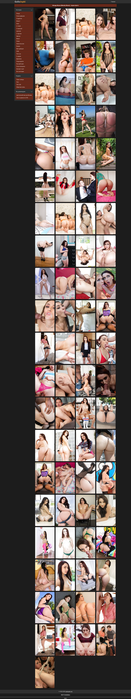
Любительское (20, 43)
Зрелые (18, 36)
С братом (18, 33)
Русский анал (20, 64)
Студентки (19, 18)
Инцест (18, 21)
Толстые (18, 53)
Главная (113, 1)
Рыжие (18, 46)
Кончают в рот (20, 69)
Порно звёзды (20, 79)
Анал (17, 23)
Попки (18, 41)
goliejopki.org (69, 691)
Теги (17, 82)
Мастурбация (20, 48)
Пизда (18, 13)
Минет (18, 38)
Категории (18, 10)
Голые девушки (20, 16)
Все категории (20, 71)
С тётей (18, 26)
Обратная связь (20, 87)
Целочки (18, 31)
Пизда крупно (20, 61)
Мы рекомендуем (20, 91)
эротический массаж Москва (24, 95)
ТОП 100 (18, 84)
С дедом (18, 56)
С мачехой (19, 28)
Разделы (18, 76)
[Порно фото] (21, 1)
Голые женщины (20, 66)
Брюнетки (18, 59)
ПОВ (17, 51)
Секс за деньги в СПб (22, 97)
